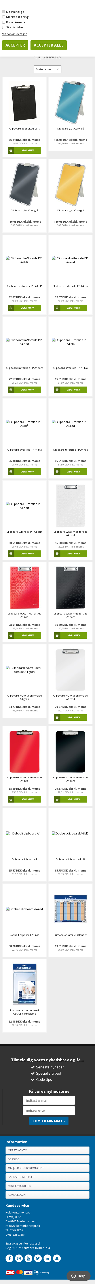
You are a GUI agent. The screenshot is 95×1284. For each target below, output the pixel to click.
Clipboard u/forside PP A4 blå (70, 367)
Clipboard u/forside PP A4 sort (24, 531)
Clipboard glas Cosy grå (24, 210)
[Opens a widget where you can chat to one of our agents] (78, 1276)
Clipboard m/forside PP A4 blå (24, 286)
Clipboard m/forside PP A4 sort (24, 367)
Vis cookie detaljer (14, 34)
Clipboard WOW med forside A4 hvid (70, 533)
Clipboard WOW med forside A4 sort (70, 615)
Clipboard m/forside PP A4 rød (71, 286)
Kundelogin (17, 1195)
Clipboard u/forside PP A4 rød (70, 449)
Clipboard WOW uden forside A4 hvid (70, 697)
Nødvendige (15, 12)
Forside (13, 1159)
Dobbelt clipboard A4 (24, 859)
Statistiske (14, 27)
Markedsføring (17, 17)
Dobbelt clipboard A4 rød (24, 934)
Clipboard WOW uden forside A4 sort (70, 779)
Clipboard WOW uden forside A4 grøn (24, 697)
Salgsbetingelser (21, 1177)
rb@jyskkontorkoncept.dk (23, 1226)
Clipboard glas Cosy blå (70, 128)
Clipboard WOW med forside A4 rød (24, 615)
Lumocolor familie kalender (70, 934)
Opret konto (17, 1150)
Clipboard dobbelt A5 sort (24, 128)
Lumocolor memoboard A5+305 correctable (24, 1012)
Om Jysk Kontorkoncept (26, 1168)
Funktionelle (15, 22)
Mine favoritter (19, 1186)
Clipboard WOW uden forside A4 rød (24, 779)
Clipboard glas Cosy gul (70, 210)
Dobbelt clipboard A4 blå (70, 859)
